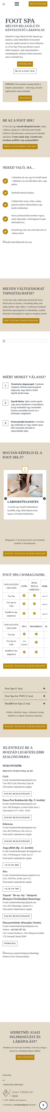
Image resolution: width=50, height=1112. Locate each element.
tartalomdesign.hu (21, 1105)
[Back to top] (43, 1105)
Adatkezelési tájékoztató (13, 1084)
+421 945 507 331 (18, 929)
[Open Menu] (17, 4)
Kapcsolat (7, 1075)
